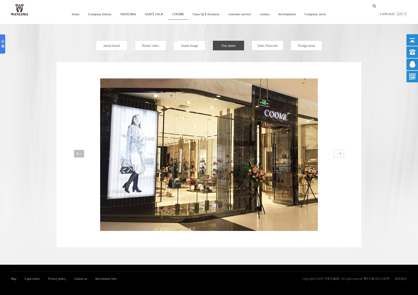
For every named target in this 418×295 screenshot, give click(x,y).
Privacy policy (57, 278)
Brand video (150, 45)
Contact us (80, 278)
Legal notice (32, 278)
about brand (111, 45)
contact (265, 14)
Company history (100, 14)
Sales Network (267, 45)
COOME (178, 14)
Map (13, 278)
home (75, 14)
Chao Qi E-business (206, 14)
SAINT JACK (154, 14)
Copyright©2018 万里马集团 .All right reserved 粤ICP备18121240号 (346, 278)
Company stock (315, 14)
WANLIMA (128, 14)
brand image (189, 45)
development (287, 14)
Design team (306, 45)
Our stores (228, 45)
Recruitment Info (105, 278)
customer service (239, 14)
